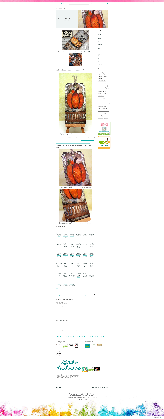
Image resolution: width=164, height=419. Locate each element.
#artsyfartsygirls (76, 66)
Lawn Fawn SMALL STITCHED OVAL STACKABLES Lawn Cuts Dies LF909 (85, 275)
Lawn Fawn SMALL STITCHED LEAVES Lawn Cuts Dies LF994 (59, 285)
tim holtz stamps (100, 117)
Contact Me (103, 387)
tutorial (99, 62)
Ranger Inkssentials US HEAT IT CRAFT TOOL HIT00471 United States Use (72, 275)
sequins (99, 108)
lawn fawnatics (100, 95)
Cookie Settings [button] (156, 417)
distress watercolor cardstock (102, 80)
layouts (99, 51)
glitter (107, 87)
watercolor (106, 117)
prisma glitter (100, 104)
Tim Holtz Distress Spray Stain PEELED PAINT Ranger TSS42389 (85, 255)
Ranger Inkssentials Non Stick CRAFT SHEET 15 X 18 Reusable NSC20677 (65, 275)
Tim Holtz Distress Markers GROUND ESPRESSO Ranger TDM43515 (91, 255)
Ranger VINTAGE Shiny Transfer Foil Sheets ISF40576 (78, 234)
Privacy (93, 387)
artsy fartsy (99, 34)
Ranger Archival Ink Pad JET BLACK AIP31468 (85, 244)
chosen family (100, 38)
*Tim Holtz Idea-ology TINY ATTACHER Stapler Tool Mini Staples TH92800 (65, 285)
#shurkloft (99, 32)
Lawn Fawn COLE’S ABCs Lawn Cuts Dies (85, 234)
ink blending (100, 93)
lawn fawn (105, 93)
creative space (100, 45)
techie (99, 58)
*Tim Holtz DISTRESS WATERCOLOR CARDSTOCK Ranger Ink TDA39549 (65, 235)
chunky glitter (100, 72)
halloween (105, 89)
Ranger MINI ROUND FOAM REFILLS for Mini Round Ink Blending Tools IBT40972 (84, 265)
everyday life (99, 48)
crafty (98, 41)
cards (98, 37)
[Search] (69, 4)
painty (99, 55)
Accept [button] (160, 417)
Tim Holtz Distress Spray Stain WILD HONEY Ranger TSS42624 (72, 255)
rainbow (105, 104)
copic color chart (106, 72)
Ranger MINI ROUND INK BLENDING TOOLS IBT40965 (78, 265)
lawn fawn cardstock (101, 97)
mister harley (100, 52)
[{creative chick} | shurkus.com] (61, 4)
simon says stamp (104, 108)
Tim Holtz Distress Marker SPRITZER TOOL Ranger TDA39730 (91, 265)
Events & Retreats (74, 6)
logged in (61, 320)
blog (95, 3)
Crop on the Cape (74, 70)
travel (98, 61)
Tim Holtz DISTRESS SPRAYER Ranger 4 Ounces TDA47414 (59, 275)
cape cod (99, 35)
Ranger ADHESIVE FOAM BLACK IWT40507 (72, 264)
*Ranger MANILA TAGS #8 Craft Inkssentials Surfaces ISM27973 (59, 235)
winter (105, 119)
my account (103, 3)
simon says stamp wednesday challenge (103, 112)
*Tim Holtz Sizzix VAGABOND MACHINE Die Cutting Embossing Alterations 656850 (78, 275)
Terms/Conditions (98, 387)
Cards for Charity (104, 6)
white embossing (100, 119)
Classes (57, 6)
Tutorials (64, 6)
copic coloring (100, 74)
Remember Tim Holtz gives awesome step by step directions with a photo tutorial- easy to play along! (73, 142)
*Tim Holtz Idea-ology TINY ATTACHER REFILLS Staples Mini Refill (72, 285)
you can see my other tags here (76, 72)
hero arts (99, 91)
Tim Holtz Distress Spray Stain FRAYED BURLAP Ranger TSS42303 (59, 255)
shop (92, 3)
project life (99, 57)
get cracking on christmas (101, 87)
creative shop (100, 44)
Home (56, 8)
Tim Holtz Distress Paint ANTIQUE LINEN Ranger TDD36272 (65, 255)
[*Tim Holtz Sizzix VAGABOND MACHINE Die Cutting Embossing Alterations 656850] (78, 270)
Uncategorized (100, 64)
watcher (99, 65)
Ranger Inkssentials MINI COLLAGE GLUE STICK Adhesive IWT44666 (65, 265)
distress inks (100, 76)
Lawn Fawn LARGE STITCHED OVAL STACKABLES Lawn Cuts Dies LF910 (91, 275)
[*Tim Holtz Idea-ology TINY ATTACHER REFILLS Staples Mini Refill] (72, 280)
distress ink (105, 74)
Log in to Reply (61, 306)
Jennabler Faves (85, 6)
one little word (100, 54)
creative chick (100, 42)
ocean (99, 102)
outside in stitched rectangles (105, 102)
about (98, 3)
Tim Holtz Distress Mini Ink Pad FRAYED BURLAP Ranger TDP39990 (72, 245)
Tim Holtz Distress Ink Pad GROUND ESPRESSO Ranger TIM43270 (78, 245)
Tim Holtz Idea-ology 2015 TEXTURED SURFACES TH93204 (72, 235)
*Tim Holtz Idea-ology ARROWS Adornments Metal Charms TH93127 (65, 245)
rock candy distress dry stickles (102, 106)
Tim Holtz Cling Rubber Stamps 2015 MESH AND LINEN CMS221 (91, 235)
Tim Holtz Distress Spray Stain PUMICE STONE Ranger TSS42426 (91, 245)
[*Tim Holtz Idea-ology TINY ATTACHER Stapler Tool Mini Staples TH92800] (65, 280)
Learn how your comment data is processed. (74, 330)
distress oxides (100, 78)
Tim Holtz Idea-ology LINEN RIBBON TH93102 (59, 244)
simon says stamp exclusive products (103, 110)
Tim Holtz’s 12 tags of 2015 (85, 51)
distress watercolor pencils (101, 82)
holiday (104, 91)
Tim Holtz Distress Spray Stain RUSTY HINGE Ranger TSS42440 (78, 255)
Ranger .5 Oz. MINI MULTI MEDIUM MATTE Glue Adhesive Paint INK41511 (59, 265)
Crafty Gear (94, 6)
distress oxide (105, 76)
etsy (98, 47)
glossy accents (100, 89)
